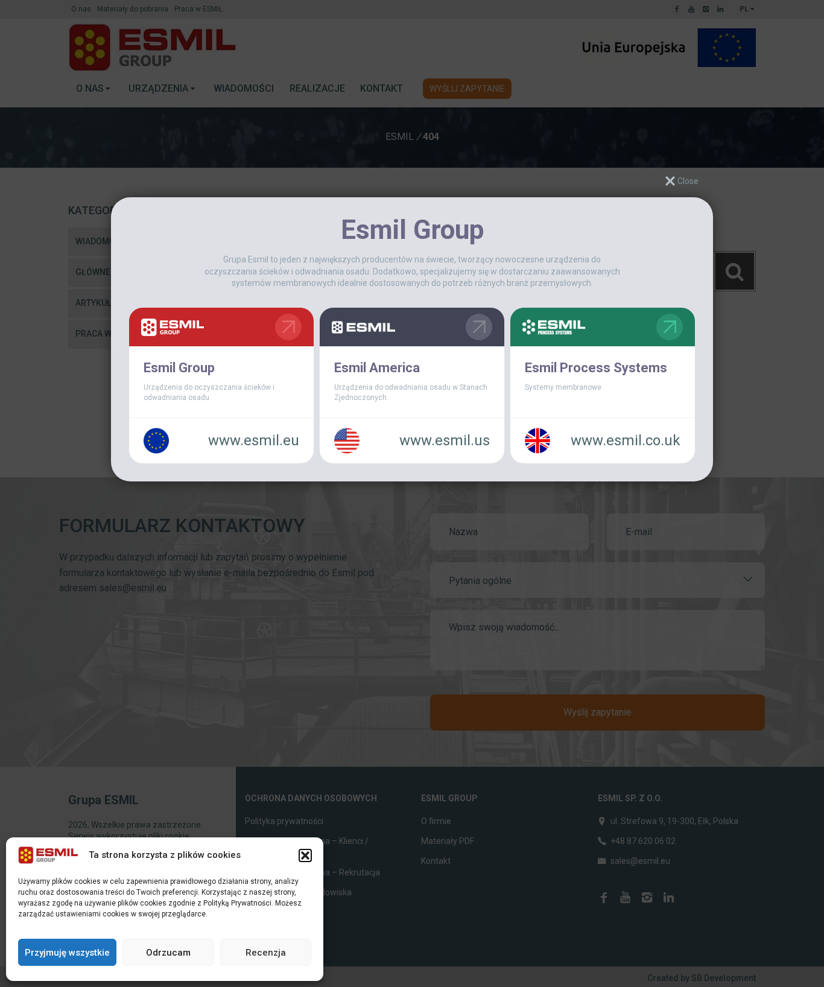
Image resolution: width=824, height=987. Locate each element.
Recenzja (266, 952)
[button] (305, 855)
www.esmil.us (444, 440)
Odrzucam (168, 952)
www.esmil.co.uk (625, 440)
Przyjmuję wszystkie (67, 952)
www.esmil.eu (253, 440)
